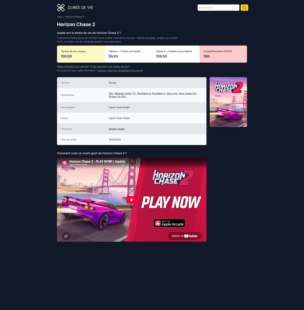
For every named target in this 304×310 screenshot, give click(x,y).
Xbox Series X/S (187, 93)
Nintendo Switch (123, 93)
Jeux (59, 16)
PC (134, 93)
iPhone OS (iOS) (117, 96)
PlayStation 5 (158, 93)
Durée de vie (80, 7)
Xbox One (172, 93)
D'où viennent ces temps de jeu (109, 66)
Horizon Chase (116, 128)
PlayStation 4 (144, 93)
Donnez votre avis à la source (120, 70)
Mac (111, 93)
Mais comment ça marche (72, 66)
